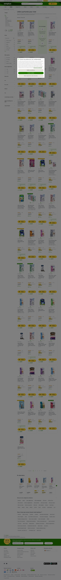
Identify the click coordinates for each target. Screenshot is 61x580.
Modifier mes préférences (31, 70)
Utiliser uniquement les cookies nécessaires (31, 75)
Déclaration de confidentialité (38, 67)
